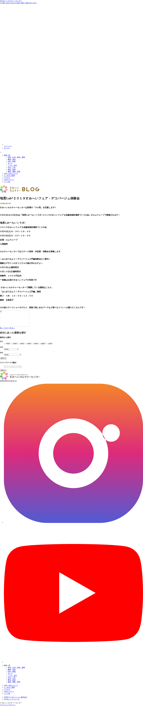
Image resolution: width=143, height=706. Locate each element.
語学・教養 (12, 161)
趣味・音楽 (12, 159)
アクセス (7, 177)
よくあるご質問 (9, 175)
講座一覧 (7, 155)
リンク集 (7, 182)
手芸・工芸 (12, 167)
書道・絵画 (12, 169)
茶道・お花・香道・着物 (16, 157)
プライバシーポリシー (8, 705)
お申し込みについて (11, 173)
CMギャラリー (9, 180)
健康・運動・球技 (14, 171)
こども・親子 (12, 165)
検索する (3, 358)
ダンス (10, 163)
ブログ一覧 (8, 328)
